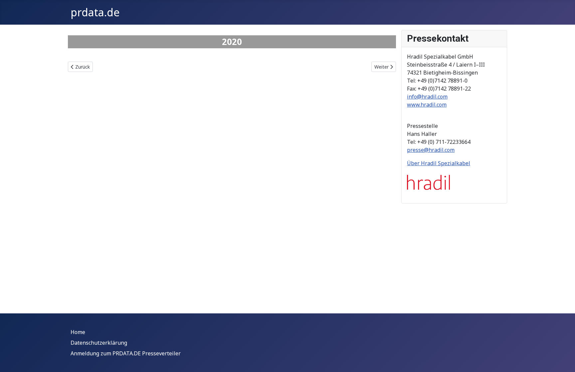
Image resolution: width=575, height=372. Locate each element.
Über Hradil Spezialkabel (438, 163)
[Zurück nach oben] (563, 360)
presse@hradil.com (431, 150)
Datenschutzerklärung (99, 342)
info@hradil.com (427, 96)
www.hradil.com (427, 104)
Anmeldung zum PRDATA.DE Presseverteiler (126, 353)
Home (78, 332)
